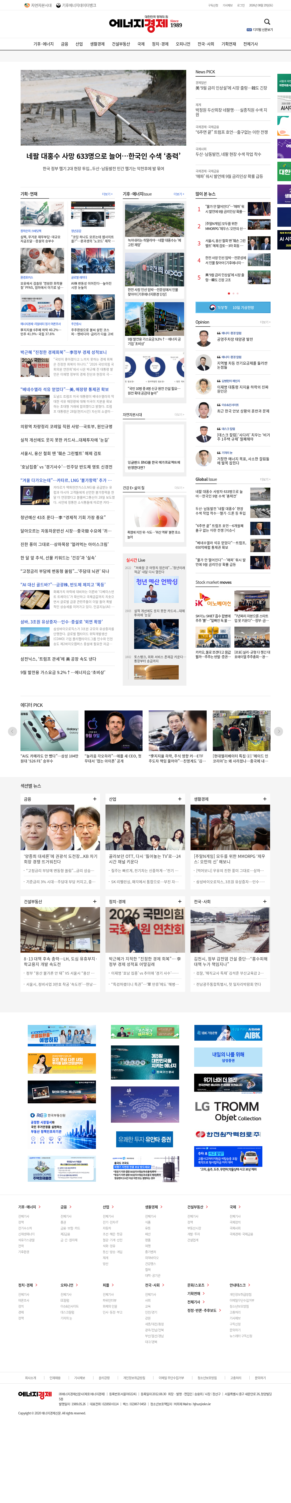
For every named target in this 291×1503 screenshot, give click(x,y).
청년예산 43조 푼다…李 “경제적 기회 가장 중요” (63, 517)
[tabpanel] (233, 243)
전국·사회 (206, 44)
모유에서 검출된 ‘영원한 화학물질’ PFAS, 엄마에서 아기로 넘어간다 (41, 285)
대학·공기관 (152, 1275)
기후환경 (23, 1251)
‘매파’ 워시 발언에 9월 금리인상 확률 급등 (229, 174)
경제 (21, 1312)
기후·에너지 (43, 44)
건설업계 (192, 1240)
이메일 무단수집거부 (171, 1377)
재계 (105, 1257)
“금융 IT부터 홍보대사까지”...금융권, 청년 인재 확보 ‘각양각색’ (159, 621)
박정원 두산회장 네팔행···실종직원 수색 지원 (231, 109)
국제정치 (235, 1222)
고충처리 (235, 1312)
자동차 (107, 1228)
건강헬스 (150, 1263)
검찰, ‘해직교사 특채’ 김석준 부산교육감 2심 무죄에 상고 (231, 973)
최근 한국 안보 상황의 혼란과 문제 (243, 411)
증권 (63, 1222)
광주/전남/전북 (154, 1330)
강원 (148, 1318)
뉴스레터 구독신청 (241, 1335)
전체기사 (250, 44)
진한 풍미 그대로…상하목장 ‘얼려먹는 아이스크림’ (64, 544)
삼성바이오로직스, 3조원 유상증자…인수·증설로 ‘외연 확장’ (231, 882)
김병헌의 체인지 (231, 381)
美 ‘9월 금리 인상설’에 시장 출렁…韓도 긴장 (231, 85)
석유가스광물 (26, 1240)
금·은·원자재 (68, 1240)
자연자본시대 (41, 5)
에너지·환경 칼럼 (231, 333)
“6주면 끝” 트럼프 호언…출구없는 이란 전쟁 (232, 129)
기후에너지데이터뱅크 (79, 5)
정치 (21, 1306)
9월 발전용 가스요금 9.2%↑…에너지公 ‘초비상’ (62, 672)
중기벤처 (150, 1251)
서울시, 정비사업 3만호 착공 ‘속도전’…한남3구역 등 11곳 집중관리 (61, 984)
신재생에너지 (26, 1234)
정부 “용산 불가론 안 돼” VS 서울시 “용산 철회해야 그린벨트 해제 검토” (61, 973)
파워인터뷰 (109, 1300)
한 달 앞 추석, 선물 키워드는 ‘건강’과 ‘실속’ (58, 558)
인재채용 (55, 1377)
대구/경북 (151, 1341)
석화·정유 (109, 1245)
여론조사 (23, 1300)
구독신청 (213, 5)
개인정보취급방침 (240, 1294)
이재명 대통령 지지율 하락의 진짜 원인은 (242, 389)
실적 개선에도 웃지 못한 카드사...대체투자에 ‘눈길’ (64, 440)
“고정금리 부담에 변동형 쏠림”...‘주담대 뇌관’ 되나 (64, 571)
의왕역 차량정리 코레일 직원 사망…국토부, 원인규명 (66, 427)
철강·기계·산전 (112, 1240)
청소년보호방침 (239, 1306)
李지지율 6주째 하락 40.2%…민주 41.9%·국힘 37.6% (40, 332)
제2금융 (65, 1234)
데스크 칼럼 (228, 429)
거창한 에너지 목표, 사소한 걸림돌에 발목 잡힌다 (243, 461)
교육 (148, 1306)
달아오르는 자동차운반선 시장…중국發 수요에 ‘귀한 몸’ (67, 531)
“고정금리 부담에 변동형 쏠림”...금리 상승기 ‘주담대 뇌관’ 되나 (61, 870)
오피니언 (183, 44)
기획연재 (228, 44)
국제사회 (235, 1228)
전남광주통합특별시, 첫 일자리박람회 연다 (228, 984)
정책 (21, 1222)
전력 (21, 1245)
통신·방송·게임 (112, 1251)
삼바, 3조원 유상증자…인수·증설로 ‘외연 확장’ (61, 622)
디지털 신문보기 (263, 29)
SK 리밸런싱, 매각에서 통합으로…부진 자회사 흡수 (146, 882)
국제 (141, 44)
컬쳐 (148, 1269)
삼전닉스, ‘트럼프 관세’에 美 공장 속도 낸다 (58, 659)
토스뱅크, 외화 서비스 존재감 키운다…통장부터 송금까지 (160, 577)
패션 (148, 1234)
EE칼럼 (64, 1300)
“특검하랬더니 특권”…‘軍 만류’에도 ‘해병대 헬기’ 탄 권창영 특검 (146, 984)
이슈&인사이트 (230, 405)
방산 (105, 1263)
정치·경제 (160, 44)
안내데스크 (238, 1285)
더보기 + (107, 194)
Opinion (202, 322)
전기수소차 (25, 1228)
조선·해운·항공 (112, 1234)
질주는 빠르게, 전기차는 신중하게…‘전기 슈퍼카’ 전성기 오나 (146, 870)
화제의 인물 (110, 1306)
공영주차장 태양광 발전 (235, 339)
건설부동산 (121, 44)
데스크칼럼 (67, 1312)
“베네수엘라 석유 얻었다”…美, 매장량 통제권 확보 (64, 389)
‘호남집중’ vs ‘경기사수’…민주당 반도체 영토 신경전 (66, 467)
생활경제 (97, 44)
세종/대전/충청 (154, 1324)
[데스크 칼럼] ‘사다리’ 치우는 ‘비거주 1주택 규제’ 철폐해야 (243, 437)
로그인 (241, 5)
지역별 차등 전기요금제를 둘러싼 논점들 (242, 365)
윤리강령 (104, 1377)
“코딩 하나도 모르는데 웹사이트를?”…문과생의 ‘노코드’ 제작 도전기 (93, 239)
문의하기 (235, 1330)
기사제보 (228, 5)
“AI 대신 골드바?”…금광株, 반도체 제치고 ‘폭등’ (62, 585)
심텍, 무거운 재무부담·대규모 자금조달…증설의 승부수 (40, 239)
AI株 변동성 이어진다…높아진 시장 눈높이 (91, 285)
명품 (148, 1240)
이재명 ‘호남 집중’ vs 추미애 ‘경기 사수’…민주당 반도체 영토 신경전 (146, 973)
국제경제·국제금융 (241, 1234)
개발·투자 (193, 1234)
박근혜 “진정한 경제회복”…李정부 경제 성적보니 (63, 352)
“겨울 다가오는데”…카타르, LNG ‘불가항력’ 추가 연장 (67, 480)
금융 (64, 44)
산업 (79, 44)
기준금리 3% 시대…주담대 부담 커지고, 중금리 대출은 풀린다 (61, 882)
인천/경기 (151, 1312)
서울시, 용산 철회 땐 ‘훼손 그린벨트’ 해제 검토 (60, 453)
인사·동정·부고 (112, 1312)
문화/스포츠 (195, 1285)
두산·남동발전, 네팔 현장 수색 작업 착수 (228, 152)
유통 (148, 1228)
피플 (106, 1285)
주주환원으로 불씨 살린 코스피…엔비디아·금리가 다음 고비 (92, 332)
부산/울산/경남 (154, 1335)
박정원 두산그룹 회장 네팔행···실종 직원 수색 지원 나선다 (159, 657)
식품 (148, 1222)
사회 (148, 1300)
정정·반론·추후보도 (201, 1310)
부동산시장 (194, 1228)
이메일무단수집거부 (242, 1300)
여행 (148, 1245)
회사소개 (30, 1377)
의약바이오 (152, 1257)
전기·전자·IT (110, 1222)
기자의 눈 (227, 453)
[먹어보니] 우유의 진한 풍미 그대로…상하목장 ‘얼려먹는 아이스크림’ (231, 870)
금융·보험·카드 (70, 1228)
